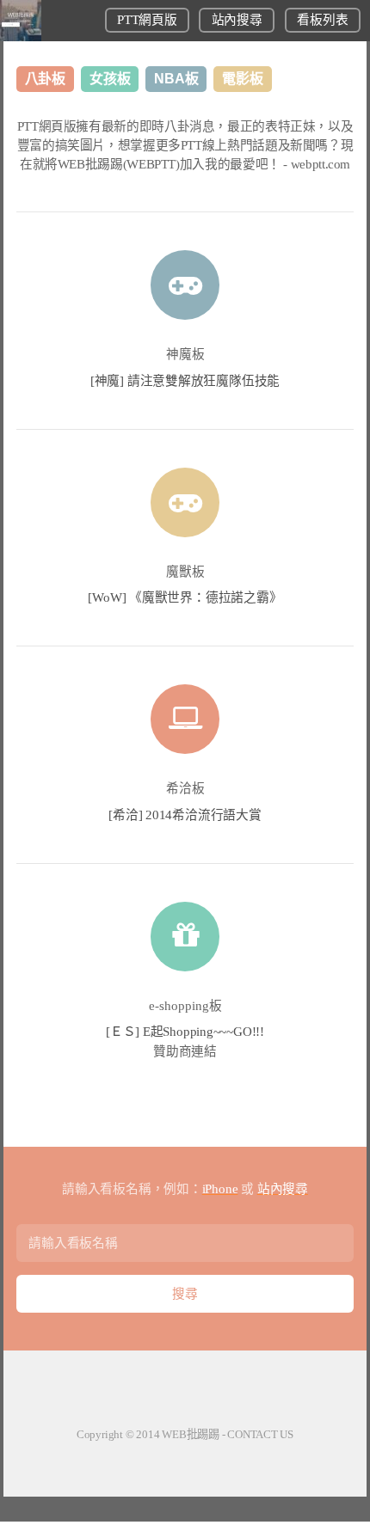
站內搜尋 (237, 20)
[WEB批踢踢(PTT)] (20, 37)
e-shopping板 (185, 1006)
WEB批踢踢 (190, 1434)
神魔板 (185, 354)
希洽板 (185, 788)
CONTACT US (260, 1434)
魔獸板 (185, 572)
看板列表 (322, 20)
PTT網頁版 (146, 20)
